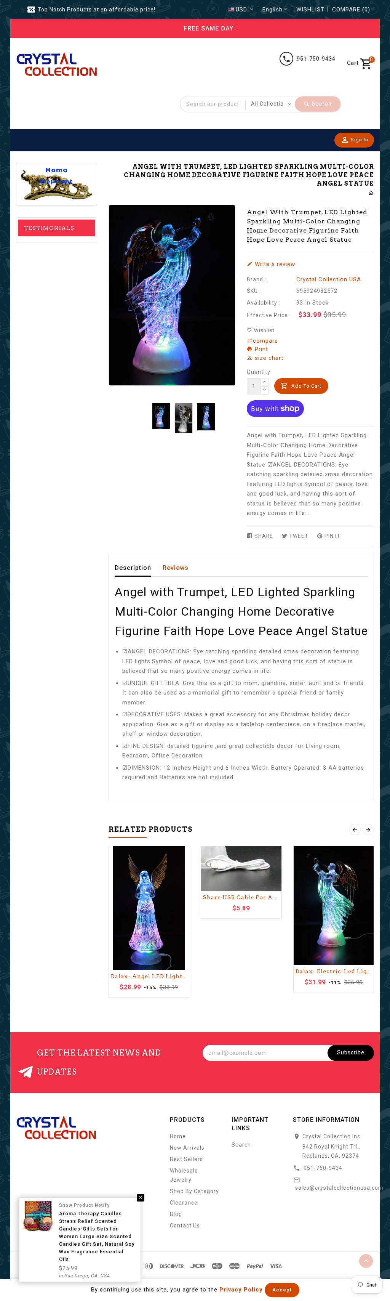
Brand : (256, 279)
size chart (268, 358)
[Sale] (149, 908)
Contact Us (185, 1225)
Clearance (184, 1203)
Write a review (274, 264)
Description (133, 567)
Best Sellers (186, 1159)
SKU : (254, 291)
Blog (176, 1214)
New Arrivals (187, 1148)
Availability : (263, 303)
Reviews (176, 567)
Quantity (258, 372)
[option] (161, 416)
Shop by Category (194, 1191)
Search (241, 1145)
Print (260, 349)
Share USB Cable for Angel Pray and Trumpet (274, 897)
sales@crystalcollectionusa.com (339, 1188)
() (351, 9)
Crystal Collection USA (328, 279)
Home (178, 1136)
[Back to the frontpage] (371, 193)
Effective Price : (269, 315)
